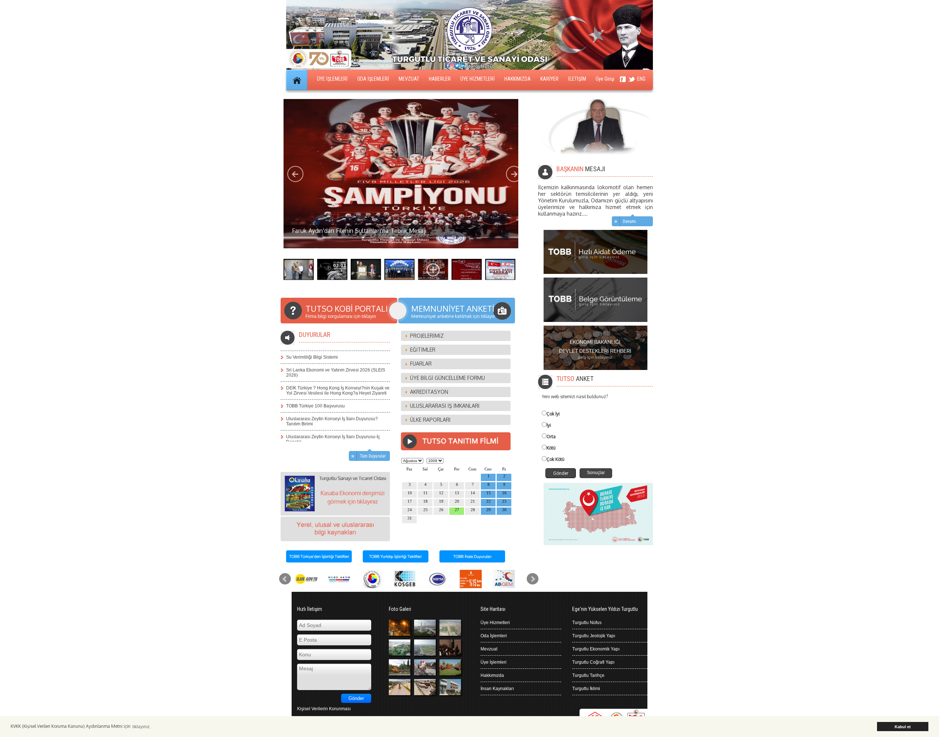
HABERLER (440, 79)
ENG (641, 79)
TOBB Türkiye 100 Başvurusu (315, 396)
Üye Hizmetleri (495, 622)
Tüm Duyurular (373, 456)
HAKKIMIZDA (517, 79)
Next (532, 579)
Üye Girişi (605, 79)
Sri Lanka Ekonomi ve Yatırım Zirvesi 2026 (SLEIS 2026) (335, 363)
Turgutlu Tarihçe (588, 675)
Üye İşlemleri (494, 662)
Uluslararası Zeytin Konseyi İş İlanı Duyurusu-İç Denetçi (333, 429)
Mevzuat (489, 649)
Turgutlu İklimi (586, 688)
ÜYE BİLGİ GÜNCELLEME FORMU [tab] (447, 378)
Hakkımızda (492, 675)
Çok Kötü (556, 459)
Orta (551, 436)
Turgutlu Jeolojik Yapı (593, 635)
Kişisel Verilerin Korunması (324, 708)
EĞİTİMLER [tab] (422, 349)
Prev (285, 579)
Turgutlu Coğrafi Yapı (593, 662)
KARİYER (549, 79)
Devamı (629, 221)
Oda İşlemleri (494, 635)
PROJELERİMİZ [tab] (427, 336)
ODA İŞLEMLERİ (373, 79)
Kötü (551, 448)
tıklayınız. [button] (141, 726)
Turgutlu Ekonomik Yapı (596, 649)
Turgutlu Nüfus (587, 622)
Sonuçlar (596, 472)
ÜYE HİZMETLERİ (477, 79)
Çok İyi (553, 414)
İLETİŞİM (577, 79)
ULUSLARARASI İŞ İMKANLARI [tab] (444, 406)
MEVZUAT (409, 79)
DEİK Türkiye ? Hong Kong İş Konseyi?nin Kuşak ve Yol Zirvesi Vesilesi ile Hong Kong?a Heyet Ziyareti (338, 380)
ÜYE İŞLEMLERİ (332, 79)
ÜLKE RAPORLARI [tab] (430, 420)
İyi (549, 425)
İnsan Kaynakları (497, 688)
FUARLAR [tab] (421, 363)
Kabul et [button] (903, 727)
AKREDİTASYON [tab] (429, 392)
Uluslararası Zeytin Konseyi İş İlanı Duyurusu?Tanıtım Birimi (332, 411)
